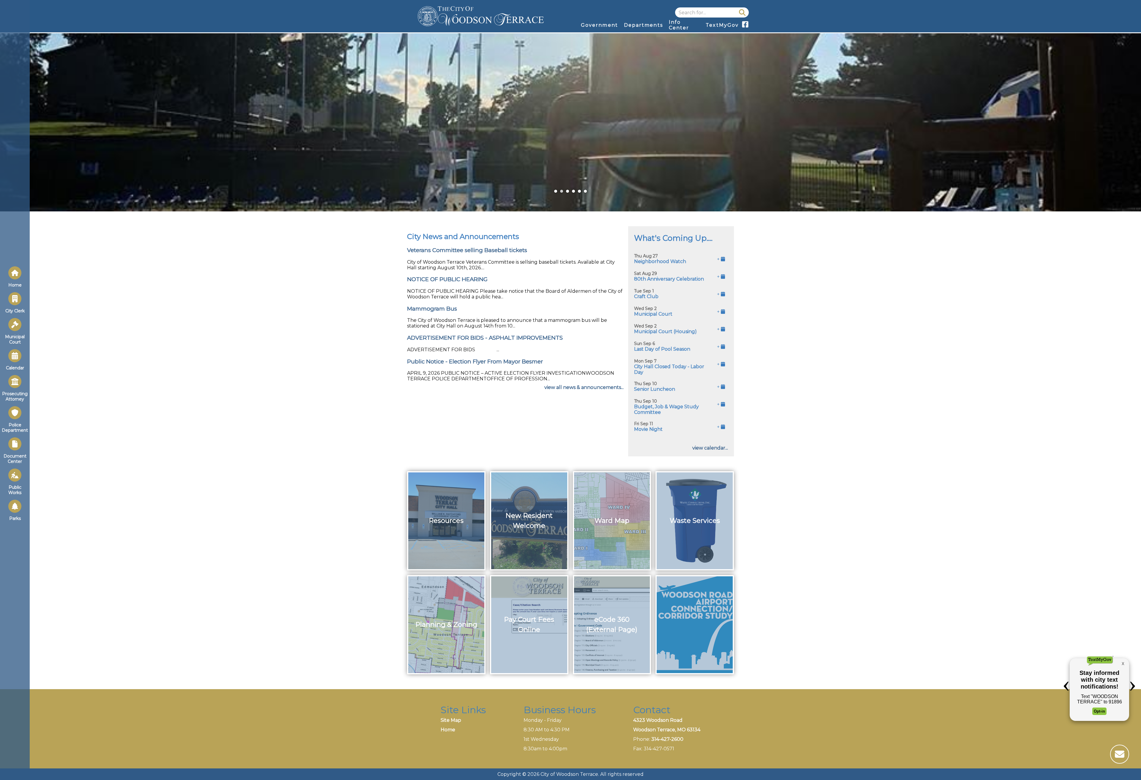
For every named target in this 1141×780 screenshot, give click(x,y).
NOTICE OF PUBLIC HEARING (447, 279)
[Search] (742, 12)
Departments (643, 25)
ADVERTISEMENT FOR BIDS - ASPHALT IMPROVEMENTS (485, 337)
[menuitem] (599, 25)
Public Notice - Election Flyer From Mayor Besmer (475, 361)
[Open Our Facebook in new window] (745, 26)
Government (599, 25)
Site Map (451, 720)
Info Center (679, 25)
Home (448, 729)
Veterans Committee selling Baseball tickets (467, 250)
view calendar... (710, 448)
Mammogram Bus (432, 308)
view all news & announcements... (584, 387)
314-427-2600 (667, 739)
